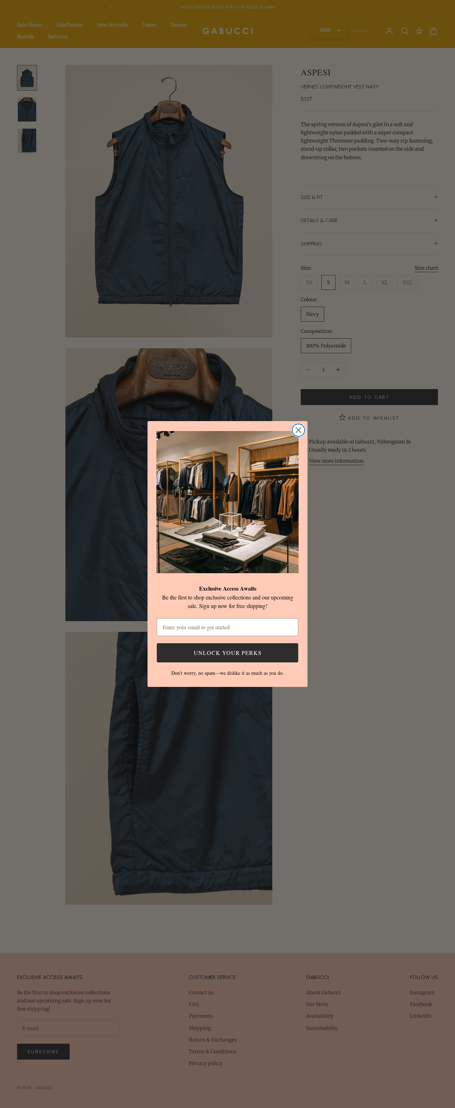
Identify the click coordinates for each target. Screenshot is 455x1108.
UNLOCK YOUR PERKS (228, 652)
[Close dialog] (298, 430)
